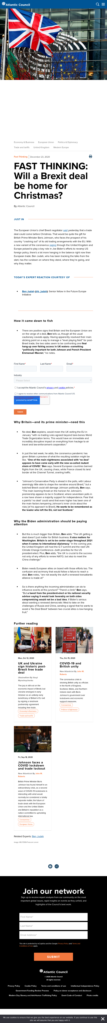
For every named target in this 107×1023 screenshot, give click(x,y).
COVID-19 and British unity (70, 665)
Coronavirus (66, 705)
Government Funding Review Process (32, 990)
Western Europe (61, 147)
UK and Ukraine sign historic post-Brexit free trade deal (32, 668)
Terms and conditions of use (53, 986)
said (65, 230)
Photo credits (92, 995)
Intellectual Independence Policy (85, 986)
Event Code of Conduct (72, 995)
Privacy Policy (63, 944)
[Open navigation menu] (103, 4)
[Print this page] (90, 157)
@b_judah (41, 291)
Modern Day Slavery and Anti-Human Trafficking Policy (33, 995)
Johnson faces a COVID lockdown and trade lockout (31, 765)
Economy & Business (24, 142)
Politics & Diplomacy (68, 142)
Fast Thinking (20, 156)
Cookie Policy (31, 986)
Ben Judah (28, 291)
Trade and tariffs (21, 147)
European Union (46, 142)
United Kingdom (41, 147)
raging (52, 245)
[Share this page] (57, 866)
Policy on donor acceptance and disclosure (72, 990)
